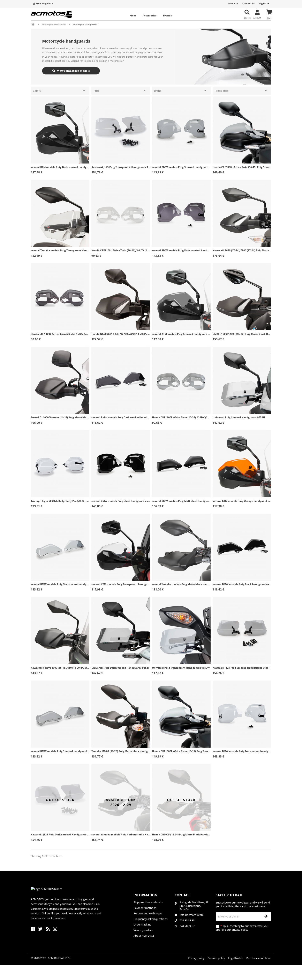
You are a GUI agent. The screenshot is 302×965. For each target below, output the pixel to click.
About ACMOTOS (144, 935)
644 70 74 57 (187, 926)
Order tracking (142, 924)
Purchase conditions (258, 958)
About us (233, 3)
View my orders (143, 930)
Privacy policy (196, 958)
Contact (182, 895)
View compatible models (73, 71)
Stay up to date (229, 895)
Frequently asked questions (150, 919)
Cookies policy (216, 958)
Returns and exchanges (148, 913)
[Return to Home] (35, 24)
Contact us (248, 3)
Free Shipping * (44, 3)
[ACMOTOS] (58, 14)
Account (257, 17)
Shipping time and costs (148, 902)
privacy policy (240, 929)
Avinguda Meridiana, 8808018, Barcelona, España (194, 906)
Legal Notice (235, 958)
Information (145, 895)
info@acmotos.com (192, 915)
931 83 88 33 (187, 920)
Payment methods (145, 908)
